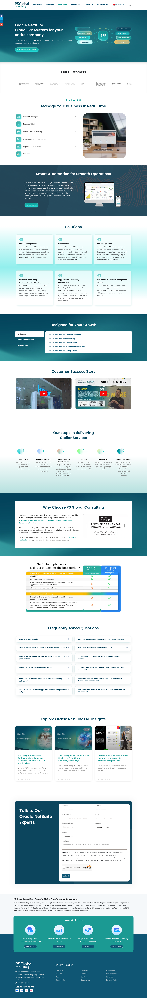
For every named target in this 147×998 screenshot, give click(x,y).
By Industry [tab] (22, 334)
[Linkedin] (21, 990)
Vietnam (57, 520)
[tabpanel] (88, 342)
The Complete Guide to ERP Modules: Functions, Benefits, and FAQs (73, 758)
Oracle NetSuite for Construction (62, 343)
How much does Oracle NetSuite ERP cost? (95, 648)
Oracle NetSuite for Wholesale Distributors (67, 347)
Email (1, 24)
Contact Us (102, 5)
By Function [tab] (23, 345)
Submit (66, 876)
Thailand (50, 520)
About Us (89, 5)
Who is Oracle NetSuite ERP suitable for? (35, 667)
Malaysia (33, 520)
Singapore (25, 520)
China (70, 520)
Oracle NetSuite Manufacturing (61, 339)
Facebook (1, 16)
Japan (64, 520)
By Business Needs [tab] (26, 340)
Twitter (1, 18)
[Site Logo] (22, 5)
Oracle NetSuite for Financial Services (64, 335)
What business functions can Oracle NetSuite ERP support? (43, 648)
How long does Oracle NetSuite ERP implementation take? (101, 639)
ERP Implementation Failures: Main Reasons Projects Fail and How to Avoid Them (31, 759)
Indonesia (42, 520)
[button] (130, 5)
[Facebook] (17, 990)
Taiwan (22, 523)
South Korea (34, 523)
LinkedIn (1, 21)
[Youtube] (26, 990)
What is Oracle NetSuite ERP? (30, 639)
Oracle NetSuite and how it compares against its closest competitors (113, 758)
